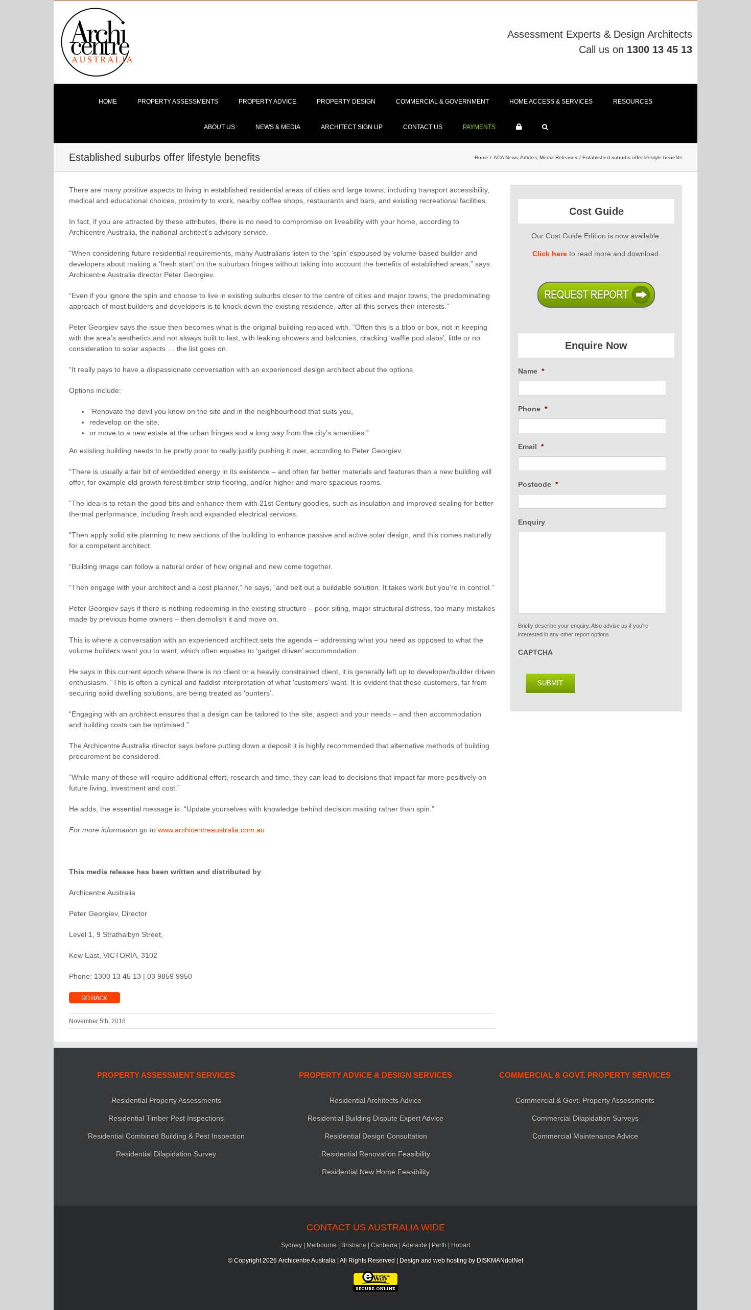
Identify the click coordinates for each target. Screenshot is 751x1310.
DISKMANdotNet (500, 1260)
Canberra (384, 1245)
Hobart (460, 1245)
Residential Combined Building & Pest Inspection (166, 1136)
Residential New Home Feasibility (376, 1172)
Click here (549, 254)
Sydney (291, 1245)
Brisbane (353, 1245)
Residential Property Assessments (166, 1100)
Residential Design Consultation (375, 1136)
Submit (550, 683)
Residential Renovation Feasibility (375, 1154)
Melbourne (322, 1245)
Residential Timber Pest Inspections (166, 1118)
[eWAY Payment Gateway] (375, 1275)
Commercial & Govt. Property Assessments (584, 1100)
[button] (545, 127)
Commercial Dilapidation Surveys (585, 1118)
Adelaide (414, 1245)
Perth (439, 1245)
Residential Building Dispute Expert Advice (375, 1118)
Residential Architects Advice (375, 1100)
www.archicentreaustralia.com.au (211, 830)
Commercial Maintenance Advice (585, 1136)
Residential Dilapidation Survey (166, 1154)
